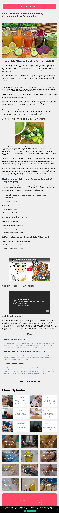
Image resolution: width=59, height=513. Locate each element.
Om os (40, 502)
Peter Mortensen (20, 19)
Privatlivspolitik (31, 510)
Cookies (40, 504)
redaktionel (53, 19)
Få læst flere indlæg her (29, 381)
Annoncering (40, 500)
